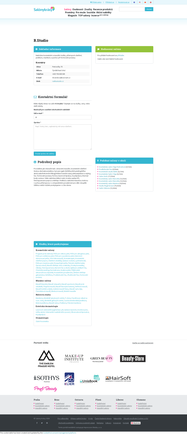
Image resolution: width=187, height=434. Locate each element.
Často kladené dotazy (103, 418)
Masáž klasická (41, 284)
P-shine (68, 298)
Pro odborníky (63, 418)
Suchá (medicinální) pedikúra (75, 300)
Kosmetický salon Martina (109, 183)
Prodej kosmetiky (77, 265)
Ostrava (79, 399)
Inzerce (99, 15)
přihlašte (120, 55)
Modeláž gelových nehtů (54, 300)
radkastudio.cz (58, 81)
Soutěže (91, 12)
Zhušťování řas (73, 275)
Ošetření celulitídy (55, 261)
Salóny (67, 9)
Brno (56, 399)
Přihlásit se (110, 2)
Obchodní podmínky (66, 423)
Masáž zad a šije (75, 289)
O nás (90, 418)
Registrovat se (123, 2)
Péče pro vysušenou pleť (64, 256)
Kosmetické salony (45, 250)
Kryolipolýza (40, 314)
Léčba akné (40, 312)
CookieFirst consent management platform (59, 433)
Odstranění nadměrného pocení (57, 312)
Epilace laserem (70, 310)
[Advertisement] (93, 28)
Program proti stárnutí (44, 254)
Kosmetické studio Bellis (108, 171)
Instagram (117, 423)
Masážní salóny (43, 280)
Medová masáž (57, 291)
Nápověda (118, 418)
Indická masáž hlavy (61, 289)
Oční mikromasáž (56, 258)
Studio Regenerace (106, 186)
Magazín (72, 15)
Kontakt (126, 423)
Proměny (70, 12)
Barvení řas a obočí (62, 268)
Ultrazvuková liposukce (80, 312)
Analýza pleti (65, 270)
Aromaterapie (69, 258)
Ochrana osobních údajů (85, 423)
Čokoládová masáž (43, 291)
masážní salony (41, 408)
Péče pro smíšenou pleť (45, 256)
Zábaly (38, 268)
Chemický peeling (42, 270)
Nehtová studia (43, 294)
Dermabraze (55, 270)
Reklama (100, 423)
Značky (88, 9)
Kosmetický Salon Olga (108, 174)
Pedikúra (63, 303)
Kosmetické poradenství (63, 272)
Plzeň (98, 399)
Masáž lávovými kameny (65, 286)
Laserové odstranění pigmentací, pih (50, 310)
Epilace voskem (69, 261)
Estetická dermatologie (47, 306)
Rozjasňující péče (60, 263)
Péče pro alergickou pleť (79, 254)
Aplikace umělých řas (78, 268)
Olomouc (141, 399)
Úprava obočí (41, 265)
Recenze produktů (103, 9)
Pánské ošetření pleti (76, 263)
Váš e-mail (38, 113)
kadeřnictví (39, 403)
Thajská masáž (49, 286)
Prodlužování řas (60, 275)
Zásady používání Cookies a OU (136, 418)
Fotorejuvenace (48, 268)
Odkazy (108, 423)
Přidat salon (96, 2)
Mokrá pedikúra (42, 303)
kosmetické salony (42, 406)
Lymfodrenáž (80, 261)
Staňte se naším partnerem (142, 343)
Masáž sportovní (68, 284)
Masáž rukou (54, 303)
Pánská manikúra (74, 303)
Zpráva (37, 122)
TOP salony (84, 15)
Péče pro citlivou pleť (61, 254)
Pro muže (81, 12)
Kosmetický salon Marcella (109, 179)
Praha (37, 399)
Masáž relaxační (54, 284)
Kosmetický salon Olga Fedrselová (112, 167)
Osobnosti (77, 9)
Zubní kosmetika (42, 321)
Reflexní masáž (81, 286)
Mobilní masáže (70, 291)
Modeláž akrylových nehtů (54, 298)
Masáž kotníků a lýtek (44, 289)
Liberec (120, 399)
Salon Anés (103, 176)
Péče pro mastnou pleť (44, 263)
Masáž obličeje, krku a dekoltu (58, 265)
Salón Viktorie (104, 188)
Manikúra (39, 298)
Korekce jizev (82, 310)
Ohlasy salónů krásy (78, 418)
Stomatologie (42, 318)
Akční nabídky (103, 12)
